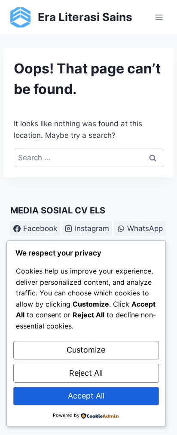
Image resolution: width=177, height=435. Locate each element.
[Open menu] (159, 17)
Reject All (86, 372)
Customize (86, 349)
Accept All (86, 395)
